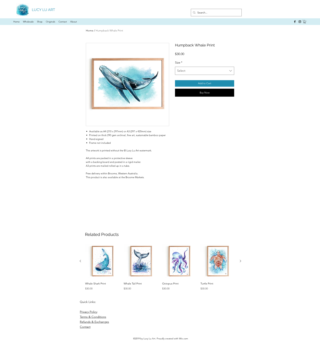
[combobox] (204, 71)
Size (178, 62)
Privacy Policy (88, 312)
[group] (160, 269)
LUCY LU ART (43, 9)
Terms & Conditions (93, 317)
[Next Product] (240, 261)
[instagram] (300, 21)
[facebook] (294, 21)
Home (89, 30)
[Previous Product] (80, 261)
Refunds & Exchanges (94, 322)
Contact (85, 327)
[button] (305, 21)
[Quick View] (102, 261)
